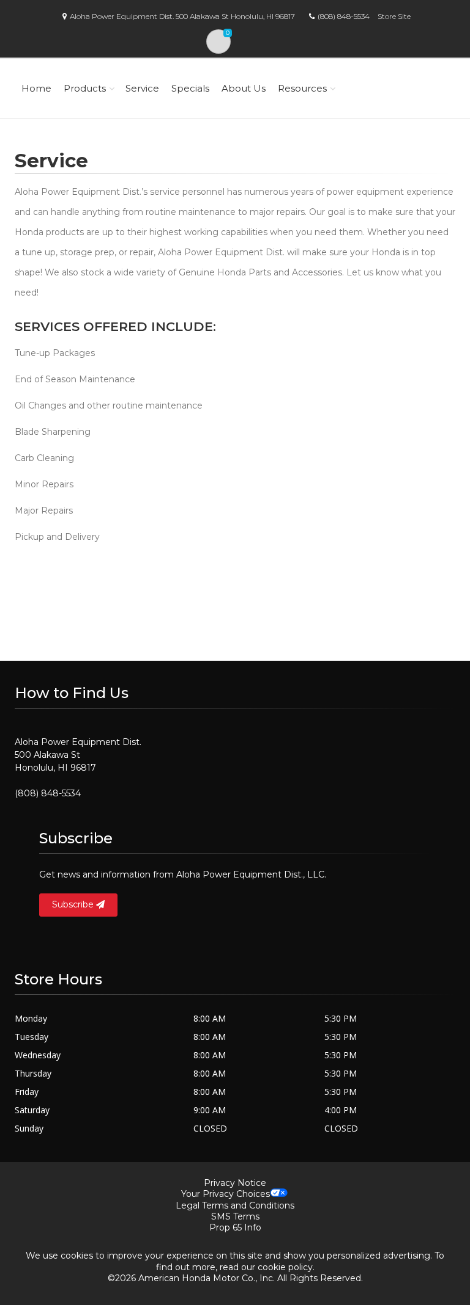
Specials (190, 88)
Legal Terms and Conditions (235, 1205)
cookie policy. (286, 1267)
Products (85, 88)
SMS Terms (235, 1216)
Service (142, 88)
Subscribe (74, 904)
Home (36, 88)
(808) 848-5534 (344, 16)
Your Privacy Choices (225, 1193)
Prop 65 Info (235, 1227)
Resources (302, 88)
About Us (244, 88)
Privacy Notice (235, 1182)
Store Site (394, 16)
